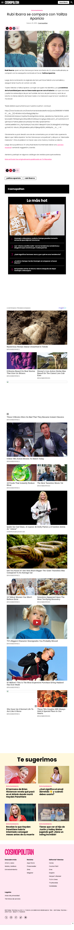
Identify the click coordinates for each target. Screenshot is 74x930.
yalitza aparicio (13, 178)
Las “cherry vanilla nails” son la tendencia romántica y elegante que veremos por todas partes (36, 247)
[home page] (12, 2)
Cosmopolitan (43, 23)
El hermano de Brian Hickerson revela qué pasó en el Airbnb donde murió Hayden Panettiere (20, 793)
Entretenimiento (37, 10)
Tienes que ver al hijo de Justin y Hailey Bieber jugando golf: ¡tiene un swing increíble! (52, 830)
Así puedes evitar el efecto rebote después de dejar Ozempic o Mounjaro (35, 269)
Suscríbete (63, 2)
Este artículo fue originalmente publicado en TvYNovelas (28, 159)
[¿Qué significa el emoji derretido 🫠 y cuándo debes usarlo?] (53, 774)
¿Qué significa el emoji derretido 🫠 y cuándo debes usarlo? (51, 792)
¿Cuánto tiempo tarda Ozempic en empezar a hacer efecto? (35, 262)
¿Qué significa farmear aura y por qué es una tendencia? (37, 254)
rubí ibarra (30, 178)
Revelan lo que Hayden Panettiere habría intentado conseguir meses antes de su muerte (20, 830)
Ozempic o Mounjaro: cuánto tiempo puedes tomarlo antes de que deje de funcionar (36, 239)
